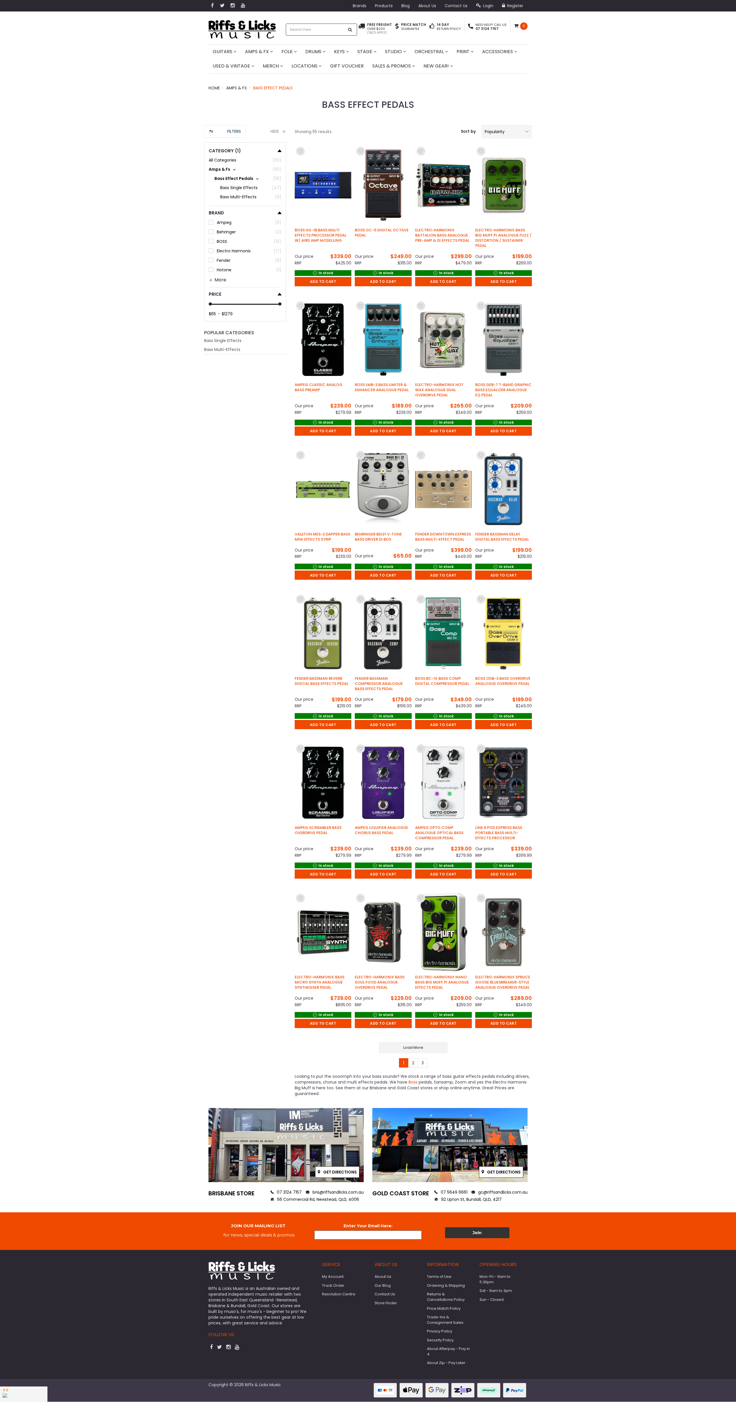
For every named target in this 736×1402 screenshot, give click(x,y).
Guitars (223, 51)
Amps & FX (257, 51)
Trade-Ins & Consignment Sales (445, 1319)
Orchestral (430, 51)
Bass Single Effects (222, 340)
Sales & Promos (392, 66)
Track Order (333, 1285)
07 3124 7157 (289, 1192)
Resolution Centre (338, 1294)
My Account (333, 1276)
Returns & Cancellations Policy (446, 1296)
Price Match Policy (444, 1308)
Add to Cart (323, 281)
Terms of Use (439, 1276)
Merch (271, 66)
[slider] (210, 304)
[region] (245, 612)
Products (384, 6)
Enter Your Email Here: (368, 1225)
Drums (314, 51)
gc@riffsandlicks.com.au (502, 1192)
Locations (305, 66)
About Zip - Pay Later (446, 1362)
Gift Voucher (347, 66)
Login (487, 6)
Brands (359, 6)
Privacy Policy (439, 1331)
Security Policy (440, 1340)
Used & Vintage (232, 66)
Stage (365, 51)
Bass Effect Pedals (273, 88)
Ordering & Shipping (446, 1285)
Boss (413, 1082)
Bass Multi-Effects (222, 349)
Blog (405, 6)
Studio (394, 51)
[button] (507, 132)
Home (214, 88)
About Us (427, 6)
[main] (413, 606)
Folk (287, 51)
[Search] (350, 29)
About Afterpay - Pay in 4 (448, 1351)
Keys (340, 51)
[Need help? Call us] (470, 27)
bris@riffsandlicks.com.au (337, 1192)
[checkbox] (245, 169)
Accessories (498, 51)
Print (464, 51)
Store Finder (386, 1303)
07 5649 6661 (453, 1192)
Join (477, 1232)
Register (514, 6)
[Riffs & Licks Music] (242, 27)
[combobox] (315, 29)
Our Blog (383, 1285)
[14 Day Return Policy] (432, 27)
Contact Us (456, 6)
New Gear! (436, 66)
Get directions (339, 1172)
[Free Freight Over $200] (361, 29)
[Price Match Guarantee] (397, 27)
